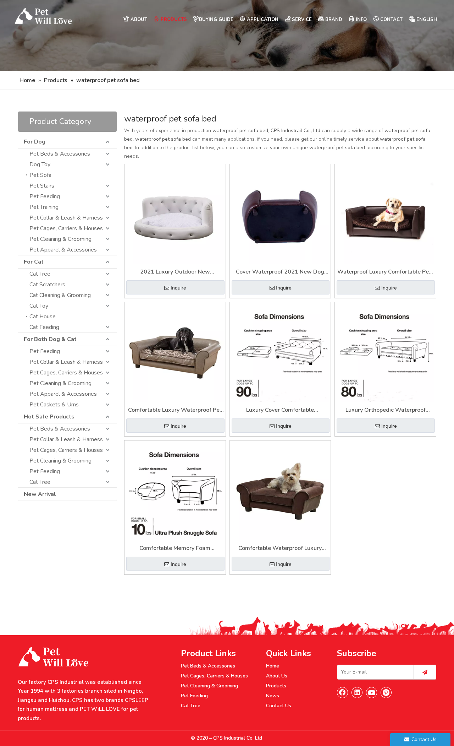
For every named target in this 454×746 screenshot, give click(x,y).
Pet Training (44, 207)
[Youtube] (371, 692)
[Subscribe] (425, 672)
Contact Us (278, 705)
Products (276, 685)
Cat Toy (38, 306)
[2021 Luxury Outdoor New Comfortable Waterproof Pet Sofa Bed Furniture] (175, 214)
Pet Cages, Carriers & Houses (66, 228)
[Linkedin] (357, 692)
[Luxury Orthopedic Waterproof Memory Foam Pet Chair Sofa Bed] (385, 352)
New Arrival (40, 494)
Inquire (178, 288)
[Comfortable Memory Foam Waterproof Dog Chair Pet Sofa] (175, 490)
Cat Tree (39, 274)
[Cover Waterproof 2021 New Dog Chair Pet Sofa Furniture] (280, 214)
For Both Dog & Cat (50, 339)
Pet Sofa (40, 175)
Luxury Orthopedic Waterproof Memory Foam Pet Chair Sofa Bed (386, 410)
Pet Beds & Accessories (59, 154)
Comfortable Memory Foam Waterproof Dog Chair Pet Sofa (175, 548)
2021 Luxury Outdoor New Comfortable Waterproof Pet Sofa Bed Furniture (175, 272)
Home (272, 666)
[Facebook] (342, 692)
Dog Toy (39, 164)
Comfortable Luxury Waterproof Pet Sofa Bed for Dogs (175, 410)
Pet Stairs (41, 186)
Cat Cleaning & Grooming (60, 295)
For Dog (34, 142)
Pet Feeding (44, 196)
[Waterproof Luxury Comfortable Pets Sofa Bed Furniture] (385, 214)
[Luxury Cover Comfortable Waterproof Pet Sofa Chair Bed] (280, 352)
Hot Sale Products (49, 417)
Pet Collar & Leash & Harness (66, 218)
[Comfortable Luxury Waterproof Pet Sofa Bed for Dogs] (175, 352)
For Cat (34, 262)
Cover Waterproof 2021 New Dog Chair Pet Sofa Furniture (280, 272)
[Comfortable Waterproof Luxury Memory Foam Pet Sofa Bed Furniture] (280, 490)
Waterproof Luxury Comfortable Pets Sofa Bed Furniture (385, 272)
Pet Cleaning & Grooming (60, 239)
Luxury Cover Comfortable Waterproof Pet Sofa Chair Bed (280, 410)
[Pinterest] (386, 692)
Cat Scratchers (47, 284)
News (272, 695)
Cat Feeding (44, 327)
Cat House (42, 316)
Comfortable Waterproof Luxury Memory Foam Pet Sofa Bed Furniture (280, 548)
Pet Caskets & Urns (54, 405)
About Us (276, 675)
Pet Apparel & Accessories (63, 250)
